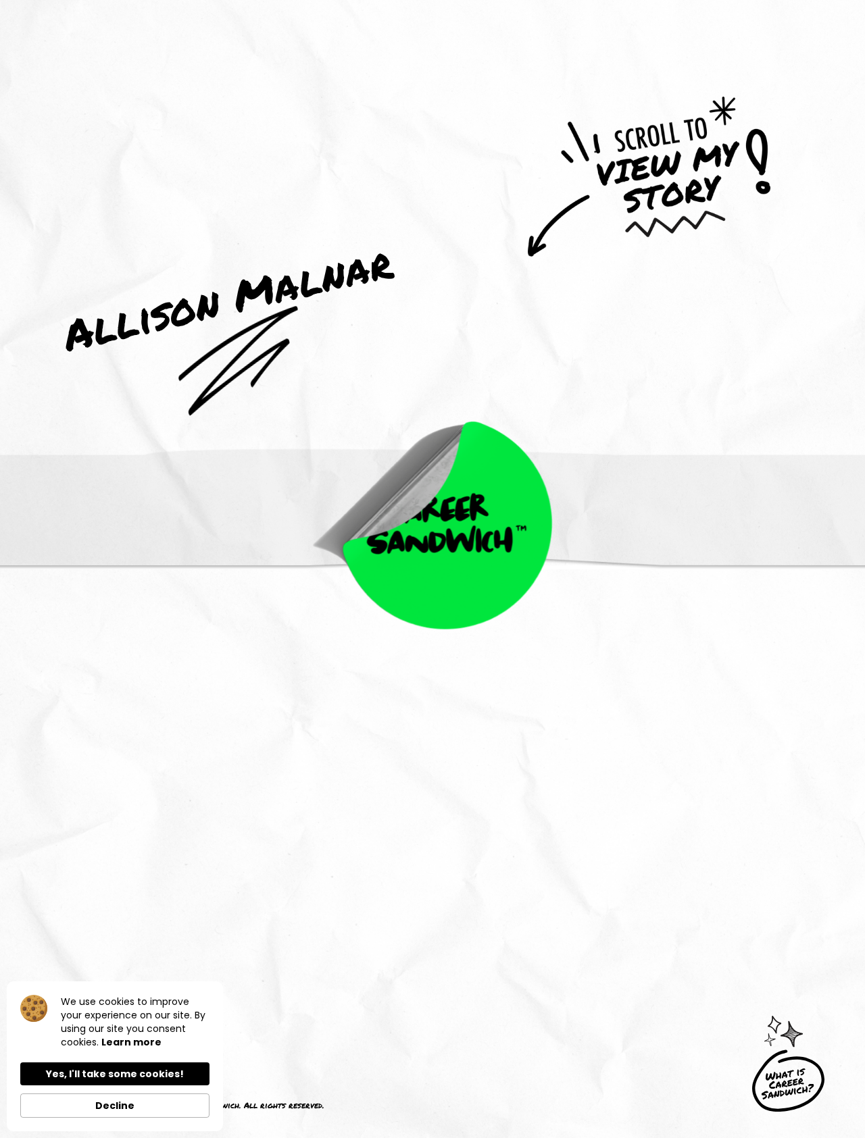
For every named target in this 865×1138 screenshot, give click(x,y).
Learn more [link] (131, 1042)
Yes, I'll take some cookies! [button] (115, 1074)
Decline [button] (114, 1105)
